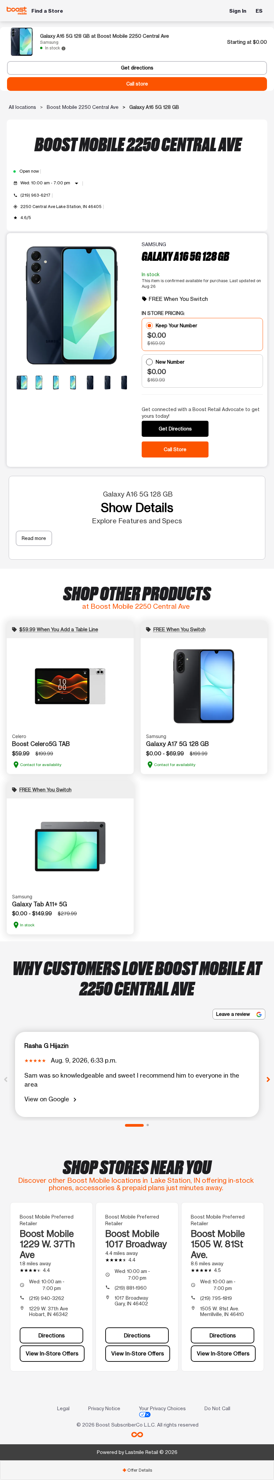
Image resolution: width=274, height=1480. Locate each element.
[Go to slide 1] (134, 1125)
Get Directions (175, 428)
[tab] (137, 1470)
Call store (137, 83)
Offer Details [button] (137, 1470)
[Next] (268, 1079)
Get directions (137, 67)
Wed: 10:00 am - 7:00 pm (50, 183)
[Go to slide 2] (147, 1125)
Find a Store (47, 11)
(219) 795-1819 (216, 1298)
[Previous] (5, 1079)
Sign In (237, 11)
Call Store (175, 449)
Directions (51, 1335)
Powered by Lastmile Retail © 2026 (137, 1452)
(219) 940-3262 (46, 1298)
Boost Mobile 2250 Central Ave (83, 107)
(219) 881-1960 (131, 1288)
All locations (22, 107)
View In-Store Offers (52, 1353)
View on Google (51, 1099)
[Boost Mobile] (17, 11)
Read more (34, 538)
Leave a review (233, 1014)
